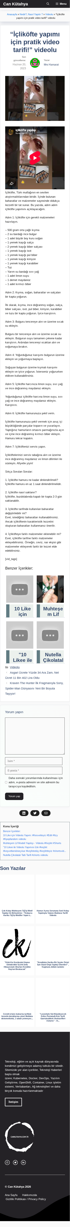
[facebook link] (23, 1162)
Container (38, 1082)
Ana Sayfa (11, 1195)
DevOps (44, 1078)
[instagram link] (7, 1162)
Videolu (49, 14)
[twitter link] (15, 1162)
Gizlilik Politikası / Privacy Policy (25, 1199)
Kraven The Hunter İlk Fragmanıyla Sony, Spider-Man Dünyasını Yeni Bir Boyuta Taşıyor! (34, 688)
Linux (49, 1082)
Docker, (33, 1078)
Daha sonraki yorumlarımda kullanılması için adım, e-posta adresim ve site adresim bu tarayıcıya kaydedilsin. (36, 782)
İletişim (13, 1102)
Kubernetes (20, 1078)
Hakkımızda (29, 1195)
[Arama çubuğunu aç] (47, 4)
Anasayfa (12, 14)
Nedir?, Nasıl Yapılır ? (31, 14)
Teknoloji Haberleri (50, 1070)
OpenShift (25, 1082)
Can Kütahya (15, 4)
